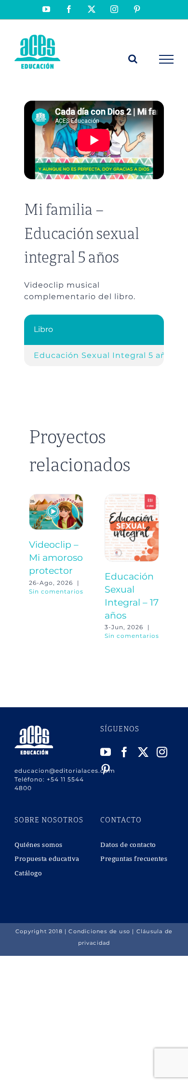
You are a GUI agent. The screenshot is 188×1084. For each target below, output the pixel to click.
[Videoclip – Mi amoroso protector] (56, 498)
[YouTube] (105, 752)
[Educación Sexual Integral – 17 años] (132, 498)
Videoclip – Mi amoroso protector (56, 557)
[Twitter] (143, 752)
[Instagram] (162, 752)
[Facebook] (124, 752)
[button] (36, 567)
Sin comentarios (56, 591)
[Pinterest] (105, 769)
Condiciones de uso (99, 931)
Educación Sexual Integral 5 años (105, 355)
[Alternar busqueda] (133, 59)
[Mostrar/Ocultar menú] (166, 59)
